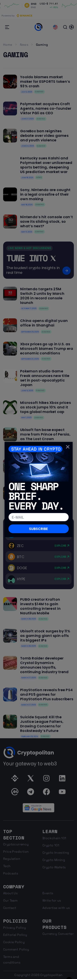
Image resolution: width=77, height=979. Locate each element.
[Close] (67, 446)
